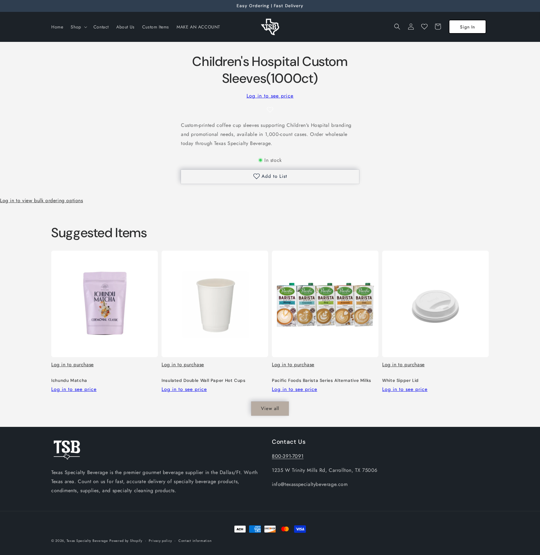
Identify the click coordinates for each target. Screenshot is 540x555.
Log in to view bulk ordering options (41, 200)
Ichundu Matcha (69, 380)
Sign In (467, 27)
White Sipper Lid (400, 380)
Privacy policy (160, 540)
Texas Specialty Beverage (87, 540)
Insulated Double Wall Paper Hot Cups (204, 380)
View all (270, 408)
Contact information (195, 540)
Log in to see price (270, 95)
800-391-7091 (287, 456)
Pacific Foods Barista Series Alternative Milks (321, 380)
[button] (78, 26)
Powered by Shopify (125, 540)
